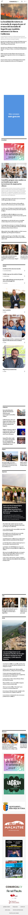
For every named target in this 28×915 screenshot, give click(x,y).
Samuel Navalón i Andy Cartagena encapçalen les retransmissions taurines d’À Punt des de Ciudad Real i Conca (9, 441)
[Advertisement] (14, 76)
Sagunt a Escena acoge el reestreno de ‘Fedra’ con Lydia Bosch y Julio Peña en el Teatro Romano (9, 432)
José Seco (6, 283)
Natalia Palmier (6, 276)
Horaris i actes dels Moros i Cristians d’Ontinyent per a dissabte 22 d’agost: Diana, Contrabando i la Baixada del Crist (14, 49)
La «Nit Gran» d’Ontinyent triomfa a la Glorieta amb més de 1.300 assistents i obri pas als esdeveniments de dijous (13, 209)
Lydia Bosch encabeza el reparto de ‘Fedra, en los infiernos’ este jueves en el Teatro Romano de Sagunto (9, 423)
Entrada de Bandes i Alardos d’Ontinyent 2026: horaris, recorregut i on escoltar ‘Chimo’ (9, 413)
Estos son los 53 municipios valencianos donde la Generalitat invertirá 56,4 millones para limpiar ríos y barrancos (12, 509)
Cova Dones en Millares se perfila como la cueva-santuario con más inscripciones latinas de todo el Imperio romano (14, 665)
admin (5, 342)
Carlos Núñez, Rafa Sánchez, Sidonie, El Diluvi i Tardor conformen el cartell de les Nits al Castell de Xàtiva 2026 (14, 559)
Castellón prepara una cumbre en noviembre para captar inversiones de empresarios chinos (13, 183)
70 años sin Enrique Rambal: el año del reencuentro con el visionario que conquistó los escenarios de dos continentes (14, 675)
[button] (2, 1)
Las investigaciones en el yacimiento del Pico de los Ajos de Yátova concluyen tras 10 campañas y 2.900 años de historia (13, 655)
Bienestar (4, 731)
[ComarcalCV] (14, 1)
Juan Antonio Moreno (7, 270)
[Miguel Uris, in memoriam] (14, 356)
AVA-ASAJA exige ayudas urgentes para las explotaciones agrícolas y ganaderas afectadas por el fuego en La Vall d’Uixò (14, 525)
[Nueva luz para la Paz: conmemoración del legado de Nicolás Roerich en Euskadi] (14, 326)
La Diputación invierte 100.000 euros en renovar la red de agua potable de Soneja (13, 199)
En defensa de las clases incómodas (12, 268)
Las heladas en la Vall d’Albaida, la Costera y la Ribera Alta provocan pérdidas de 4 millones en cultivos (14, 548)
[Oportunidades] (14, 297)
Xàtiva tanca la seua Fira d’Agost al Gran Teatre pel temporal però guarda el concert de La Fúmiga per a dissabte (13, 55)
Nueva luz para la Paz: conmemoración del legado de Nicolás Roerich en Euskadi (14, 339)
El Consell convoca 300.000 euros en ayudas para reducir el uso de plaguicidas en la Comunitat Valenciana (13, 535)
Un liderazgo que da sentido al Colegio (12, 274)
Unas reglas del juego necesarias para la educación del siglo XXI (13, 280)
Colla (3, 595)
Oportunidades (7, 310)
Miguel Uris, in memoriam (9, 369)
